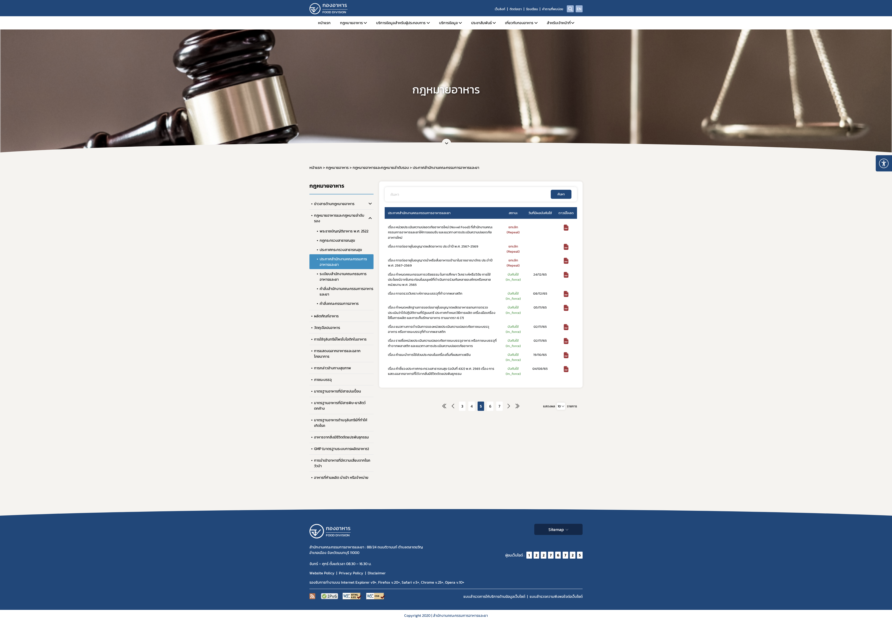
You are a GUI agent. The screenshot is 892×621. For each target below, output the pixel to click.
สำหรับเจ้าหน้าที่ (559, 23)
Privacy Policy (351, 573)
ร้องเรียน (532, 9)
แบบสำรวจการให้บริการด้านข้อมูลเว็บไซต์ (494, 596)
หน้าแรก (324, 23)
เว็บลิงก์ (500, 9)
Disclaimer (377, 573)
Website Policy (321, 573)
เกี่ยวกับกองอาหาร (519, 23)
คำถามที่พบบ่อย (552, 9)
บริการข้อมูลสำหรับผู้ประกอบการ (401, 23)
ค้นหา (561, 194)
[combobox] (561, 406)
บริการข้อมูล (448, 23)
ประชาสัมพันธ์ (481, 23)
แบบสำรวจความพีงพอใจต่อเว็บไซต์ (556, 596)
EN (579, 9)
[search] (570, 8)
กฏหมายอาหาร (351, 23)
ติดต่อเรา (516, 9)
